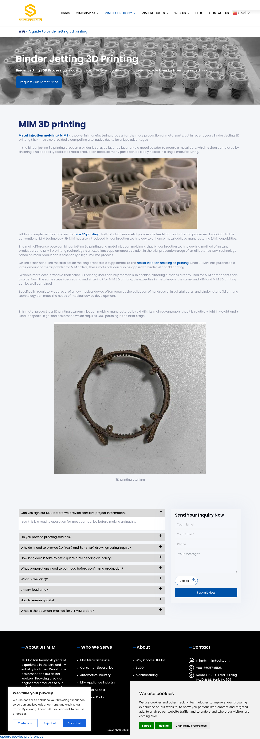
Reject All (50, 723)
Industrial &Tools (92, 690)
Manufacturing (147, 675)
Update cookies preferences (21, 736)
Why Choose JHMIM (150, 660)
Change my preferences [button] (191, 725)
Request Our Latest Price (39, 82)
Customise (25, 723)
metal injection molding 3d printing (163, 263)
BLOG (140, 667)
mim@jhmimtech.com (213, 660)
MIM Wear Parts (92, 697)
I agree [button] (146, 725)
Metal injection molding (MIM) (43, 135)
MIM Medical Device (95, 660)
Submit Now (206, 592)
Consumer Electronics (96, 667)
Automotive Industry (95, 675)
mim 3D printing (86, 234)
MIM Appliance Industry (97, 682)
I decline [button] (163, 725)
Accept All (74, 723)
